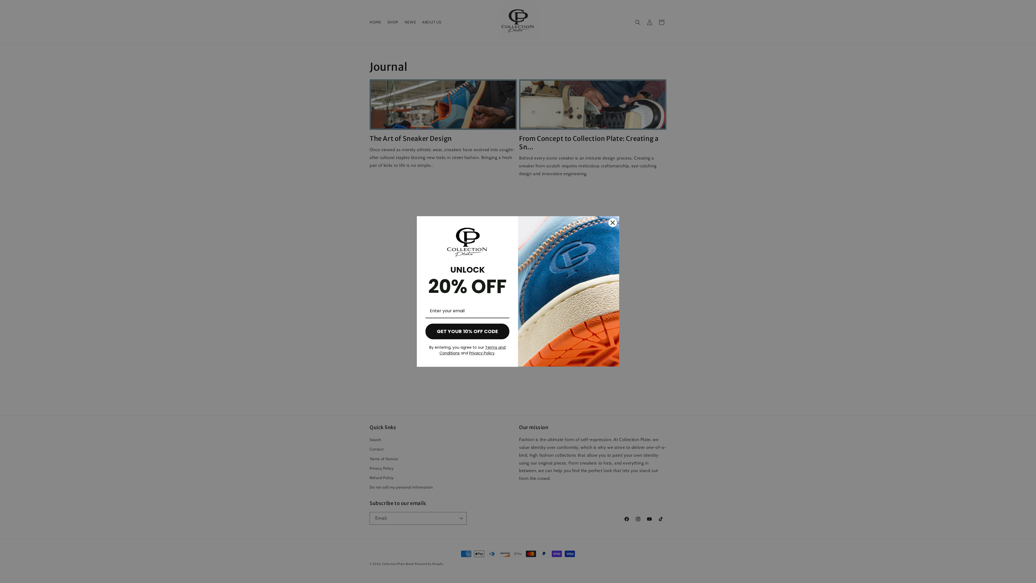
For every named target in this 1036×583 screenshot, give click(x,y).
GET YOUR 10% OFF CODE (467, 331)
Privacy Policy (482, 353)
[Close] (612, 222)
